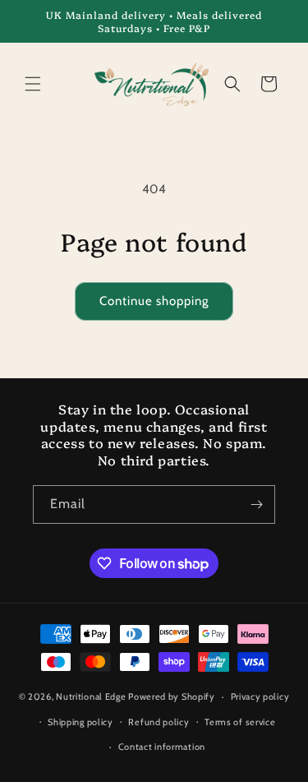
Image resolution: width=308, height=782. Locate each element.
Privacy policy (260, 696)
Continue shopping (154, 301)
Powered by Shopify (171, 696)
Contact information (161, 746)
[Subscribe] (256, 504)
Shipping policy (80, 722)
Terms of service (240, 722)
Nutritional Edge (92, 696)
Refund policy (158, 722)
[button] (33, 84)
